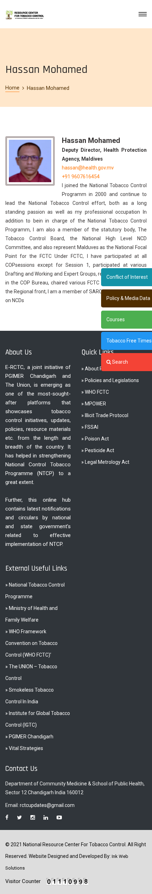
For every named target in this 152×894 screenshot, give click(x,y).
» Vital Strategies (24, 748)
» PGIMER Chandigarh (29, 736)
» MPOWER (93, 403)
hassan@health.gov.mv (88, 168)
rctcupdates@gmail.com (47, 805)
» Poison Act (95, 439)
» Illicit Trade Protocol (104, 415)
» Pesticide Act (97, 450)
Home (12, 88)
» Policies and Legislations (110, 380)
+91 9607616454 (81, 176)
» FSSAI (89, 427)
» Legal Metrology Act (105, 462)
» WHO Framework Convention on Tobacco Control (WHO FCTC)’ (31, 643)
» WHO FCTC (95, 392)
